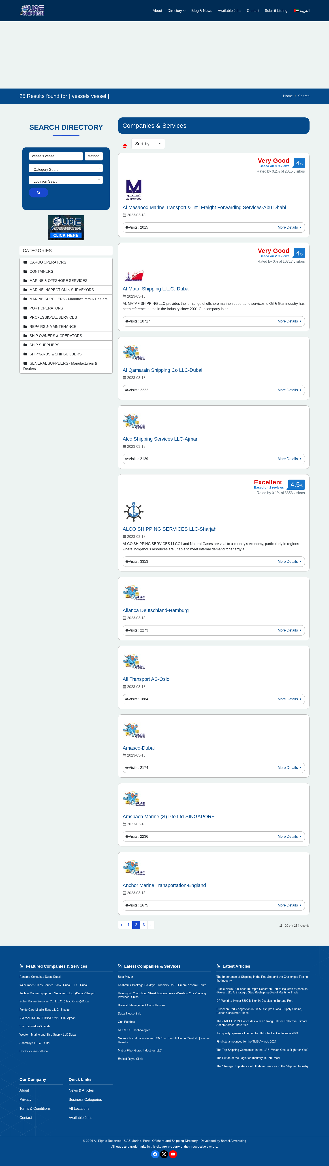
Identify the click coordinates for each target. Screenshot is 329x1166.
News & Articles (81, 1090)
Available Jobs (229, 11)
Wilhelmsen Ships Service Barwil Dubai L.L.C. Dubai (53, 985)
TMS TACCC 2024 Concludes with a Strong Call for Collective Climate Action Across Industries (261, 1023)
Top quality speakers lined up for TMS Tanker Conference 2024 (257, 1033)
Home (288, 96)
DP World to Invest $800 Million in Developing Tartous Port (254, 1000)
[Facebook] (155, 1154)
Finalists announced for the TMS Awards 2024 (246, 1041)
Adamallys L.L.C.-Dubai (34, 1043)
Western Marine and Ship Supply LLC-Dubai (47, 1034)
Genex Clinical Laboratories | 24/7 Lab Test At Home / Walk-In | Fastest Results (164, 1040)
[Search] (38, 192)
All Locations (79, 1108)
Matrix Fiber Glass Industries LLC (140, 1050)
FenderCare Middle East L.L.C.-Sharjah (44, 1009)
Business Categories (85, 1099)
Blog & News (201, 11)
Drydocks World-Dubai (33, 1051)
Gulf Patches (126, 1021)
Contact (253, 11)
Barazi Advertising (233, 1140)
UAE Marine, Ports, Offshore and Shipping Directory (161, 1140)
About (157, 11)
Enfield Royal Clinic (130, 1058)
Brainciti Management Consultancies (141, 1005)
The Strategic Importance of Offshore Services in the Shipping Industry (262, 1066)
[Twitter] (164, 1154)
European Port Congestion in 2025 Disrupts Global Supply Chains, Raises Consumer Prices (259, 1011)
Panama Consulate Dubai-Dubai (40, 976)
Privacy (25, 1099)
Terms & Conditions (35, 1108)
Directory (175, 11)
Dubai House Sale (129, 1013)
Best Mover (125, 976)
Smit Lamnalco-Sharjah (34, 1026)
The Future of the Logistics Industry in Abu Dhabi (248, 1058)
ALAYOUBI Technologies (134, 1030)
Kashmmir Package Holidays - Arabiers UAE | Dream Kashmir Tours (162, 985)
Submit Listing (276, 11)
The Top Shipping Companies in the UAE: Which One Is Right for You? (262, 1049)
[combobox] (66, 168)
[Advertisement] (164, 55)
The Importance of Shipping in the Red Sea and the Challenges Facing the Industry (262, 978)
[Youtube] (173, 1154)
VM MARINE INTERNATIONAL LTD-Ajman (47, 1018)
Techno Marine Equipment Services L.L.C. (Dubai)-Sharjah (57, 993)
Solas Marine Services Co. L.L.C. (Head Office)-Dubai (54, 1001)
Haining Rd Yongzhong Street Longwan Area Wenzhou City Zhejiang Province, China (162, 995)
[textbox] (66, 169)
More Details (288, 227)
